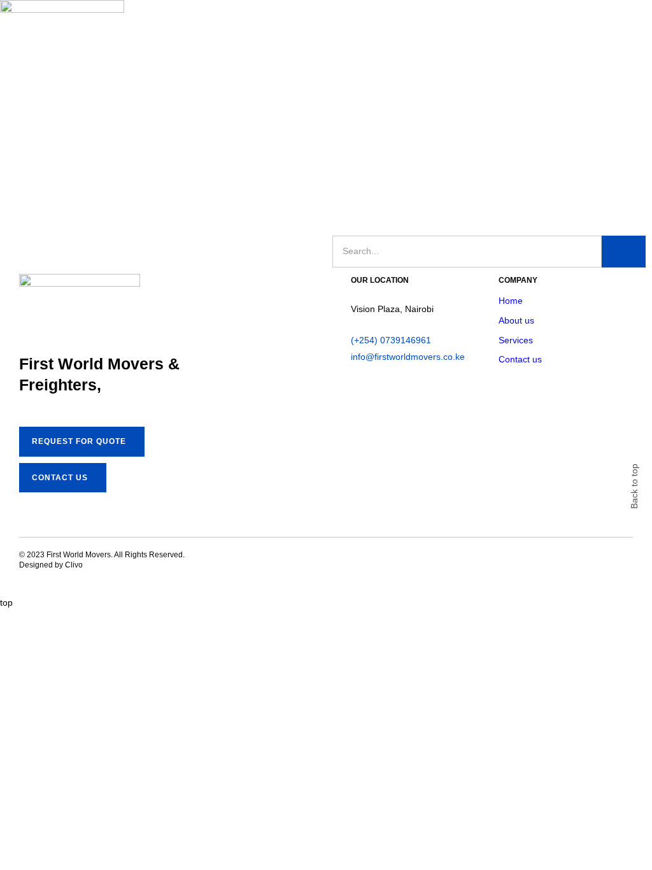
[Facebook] (283, 562)
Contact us (520, 359)
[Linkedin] (328, 562)
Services (516, 340)
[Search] (624, 251)
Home (511, 301)
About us (516, 320)
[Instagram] (306, 562)
